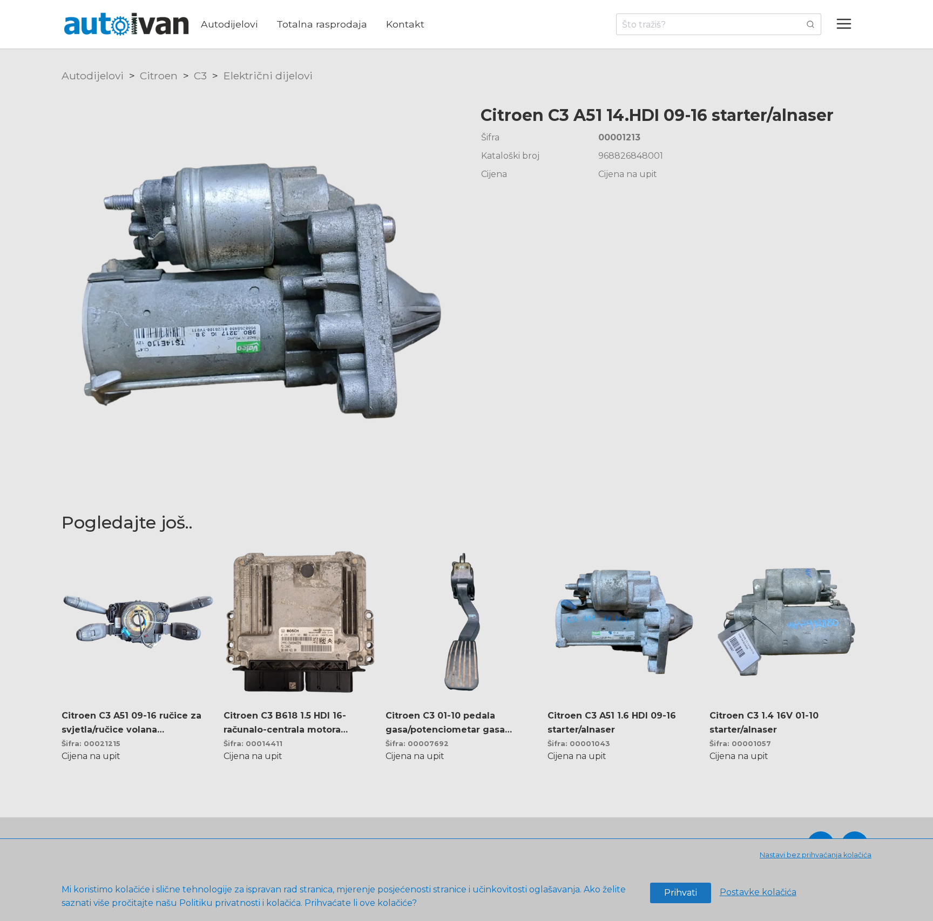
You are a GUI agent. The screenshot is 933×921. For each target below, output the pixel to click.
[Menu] (849, 24)
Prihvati (680, 893)
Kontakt (405, 24)
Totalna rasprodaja (321, 24)
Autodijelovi (229, 24)
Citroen (159, 75)
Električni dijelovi (268, 75)
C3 (200, 75)
